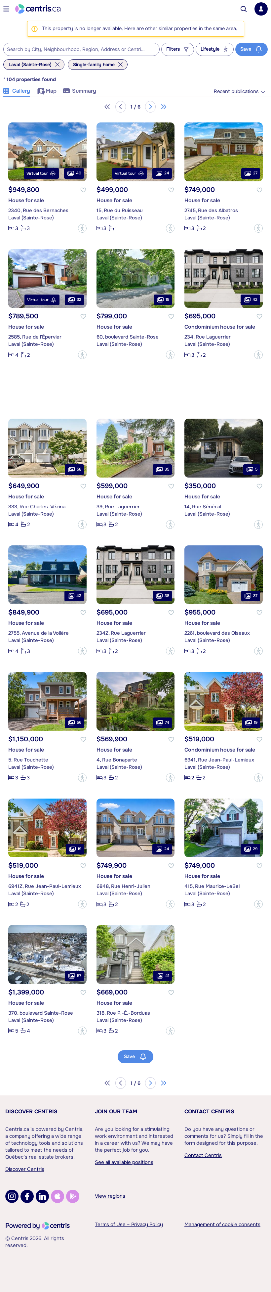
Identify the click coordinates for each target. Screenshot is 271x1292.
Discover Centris (31, 1111)
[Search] (244, 9)
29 (255, 849)
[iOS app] (57, 1196)
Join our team (116, 1111)
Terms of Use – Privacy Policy (129, 1224)
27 (255, 173)
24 (166, 173)
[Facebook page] (27, 1196)
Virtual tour (37, 173)
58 (79, 469)
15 (167, 299)
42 (254, 299)
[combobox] (81, 49)
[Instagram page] (12, 1196)
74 (167, 722)
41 (167, 975)
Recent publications (236, 91)
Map (51, 90)
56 (79, 722)
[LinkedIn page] (42, 1196)
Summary (84, 90)
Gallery (21, 90)
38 (167, 595)
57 (79, 975)
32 (79, 299)
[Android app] (72, 1196)
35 (167, 469)
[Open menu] (6, 9)
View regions (110, 1196)
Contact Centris (209, 1111)
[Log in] (261, 9)
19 (255, 722)
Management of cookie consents (222, 1224)
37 (255, 595)
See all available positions (124, 1162)
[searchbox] (77, 49)
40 (78, 173)
